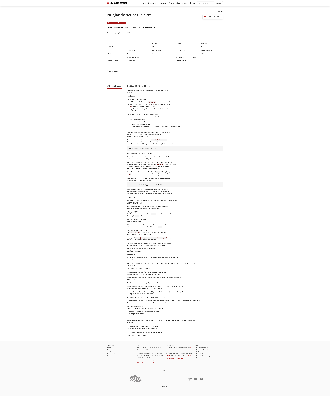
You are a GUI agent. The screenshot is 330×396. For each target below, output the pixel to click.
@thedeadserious (142, 363)
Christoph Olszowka (157, 349)
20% (202, 53)
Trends (109, 352)
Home (109, 347)
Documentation (112, 354)
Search (109, 358)
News (109, 356)
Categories (110, 349)
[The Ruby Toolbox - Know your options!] (117, 3)
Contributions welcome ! (174, 358)
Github (154, 363)
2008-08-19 (181, 60)
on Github (188, 355)
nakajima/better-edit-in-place (129, 15)
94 (153, 46)
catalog (168, 355)
